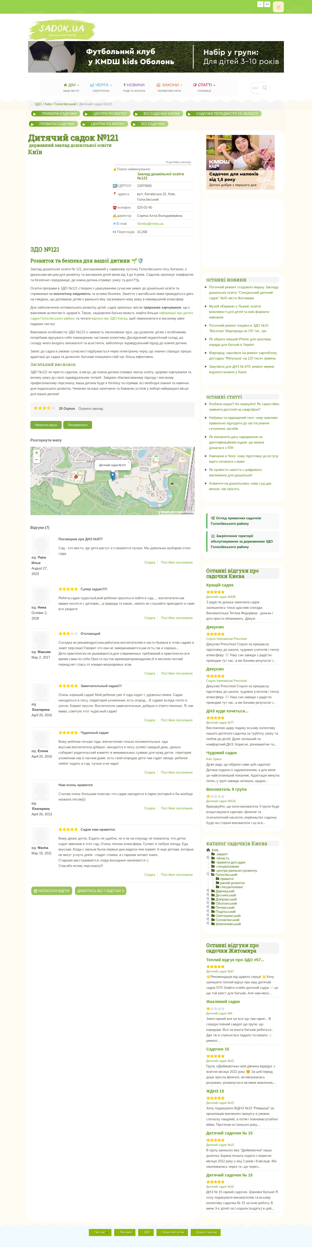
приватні (226, 879)
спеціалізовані (227, 866)
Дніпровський (226, 899)
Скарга (149, 562)
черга (101, 87)
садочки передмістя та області (227, 114)
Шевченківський (228, 924)
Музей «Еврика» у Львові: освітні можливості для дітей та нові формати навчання (239, 311)
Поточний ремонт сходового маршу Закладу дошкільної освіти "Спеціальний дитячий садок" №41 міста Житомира (244, 292)
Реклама (126, 1232)
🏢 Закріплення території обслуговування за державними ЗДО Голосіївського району (242, 541)
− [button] (36, 459)
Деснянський (226, 895)
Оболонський (226, 903)
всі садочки (153, 124)
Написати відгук (46, 425)
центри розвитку (110, 114)
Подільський (225, 912)
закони (169, 87)
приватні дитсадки (230, 862)
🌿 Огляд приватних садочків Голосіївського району (236, 520)
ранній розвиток (232, 883)
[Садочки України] (156, 29)
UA (260, 4)
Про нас (100, 1232)
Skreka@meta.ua (150, 224)
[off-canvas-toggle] (278, 6)
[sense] (240, 162)
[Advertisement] (70, 190)
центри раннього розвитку (236, 870)
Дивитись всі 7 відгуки (99, 891)
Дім (71, 87)
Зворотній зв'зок (173, 1232)
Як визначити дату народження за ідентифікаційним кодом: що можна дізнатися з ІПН (236, 442)
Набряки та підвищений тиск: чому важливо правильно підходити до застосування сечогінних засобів (243, 423)
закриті (221, 854)
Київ (214, 850)
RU (267, 4)
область (222, 858)
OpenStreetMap (171, 513)
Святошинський (228, 916)
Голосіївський (226, 875)
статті (205, 87)
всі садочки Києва (162, 114)
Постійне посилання (177, 562)
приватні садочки (59, 114)
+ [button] (36, 453)
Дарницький (225, 891)
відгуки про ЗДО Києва (109, 318)
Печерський (225, 907)
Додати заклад (206, 1232)
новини (134, 87)
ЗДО (147, 1232)
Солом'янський (227, 920)
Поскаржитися (77, 425)
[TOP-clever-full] (156, 57)
